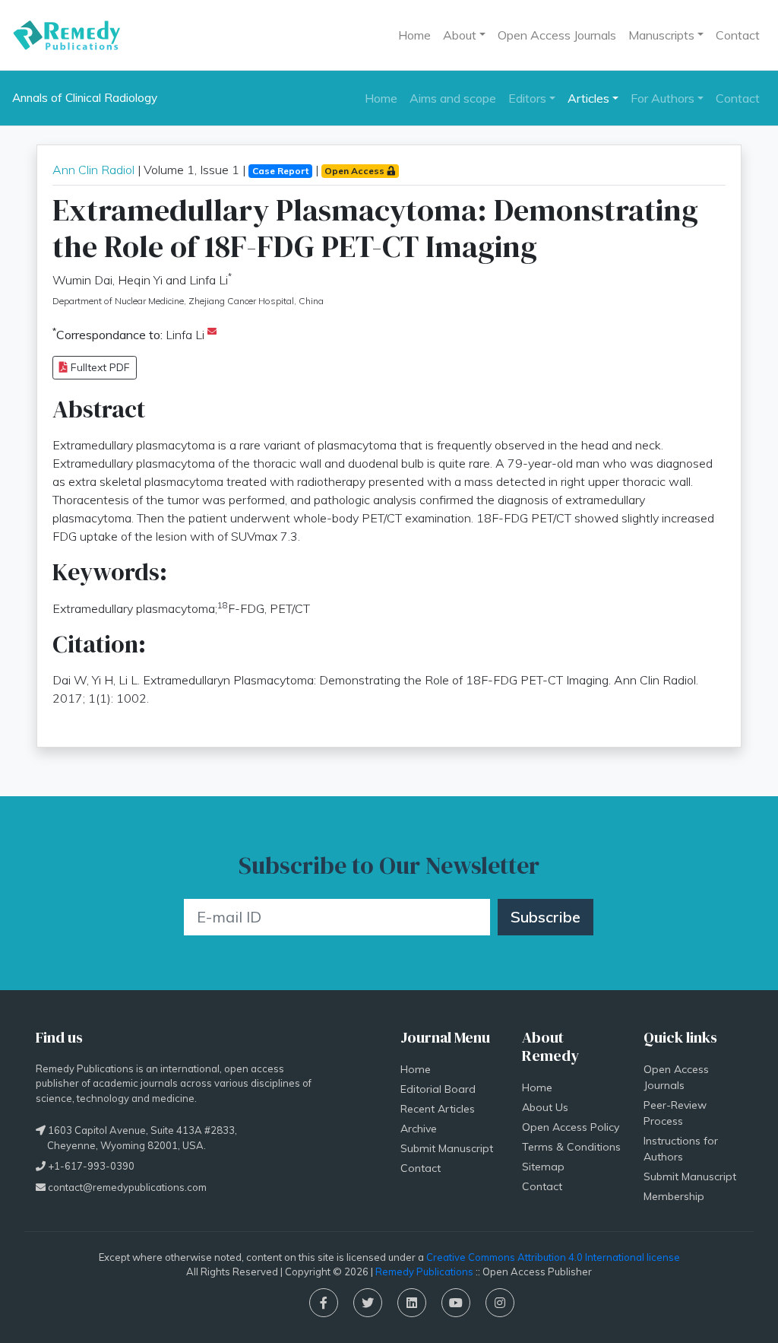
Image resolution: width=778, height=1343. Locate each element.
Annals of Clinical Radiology (84, 97)
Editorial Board (438, 1089)
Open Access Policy (570, 1127)
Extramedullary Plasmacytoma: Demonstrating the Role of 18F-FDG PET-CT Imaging (375, 228)
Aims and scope (453, 98)
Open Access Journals (557, 35)
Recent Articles (437, 1109)
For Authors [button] (662, 98)
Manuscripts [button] (661, 35)
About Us (545, 1107)
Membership (674, 1196)
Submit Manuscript (446, 1148)
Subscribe (545, 916)
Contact (738, 35)
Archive (418, 1128)
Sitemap (543, 1166)
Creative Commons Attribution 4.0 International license (553, 1257)
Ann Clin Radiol (95, 169)
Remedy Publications (424, 1271)
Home (414, 35)
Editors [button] (527, 98)
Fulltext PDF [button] (99, 367)
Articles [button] (588, 98)
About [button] (459, 35)
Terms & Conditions (571, 1147)
